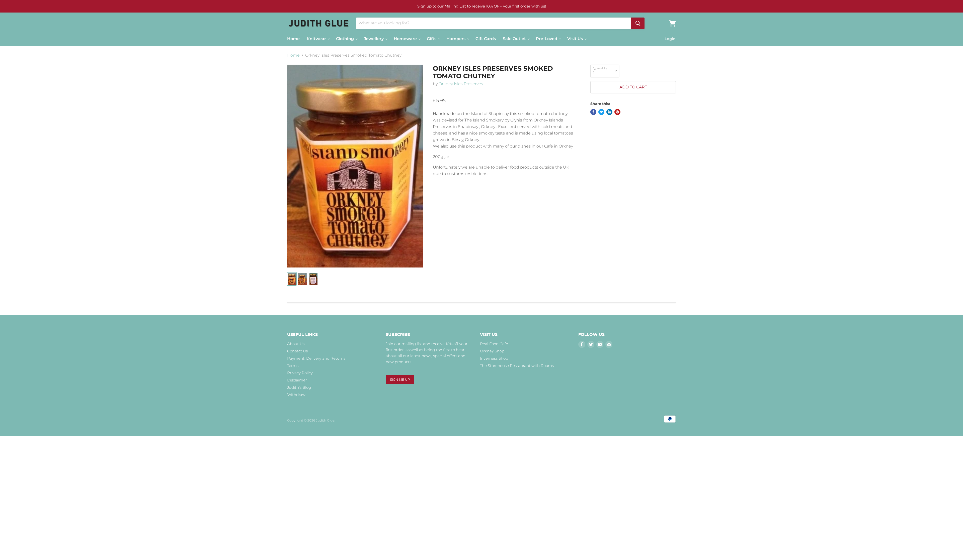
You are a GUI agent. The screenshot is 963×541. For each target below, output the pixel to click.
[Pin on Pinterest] (617, 112)
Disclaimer (297, 380)
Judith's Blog (299, 387)
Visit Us (575, 38)
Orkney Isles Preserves (461, 83)
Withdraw (296, 394)
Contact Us (297, 351)
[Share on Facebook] (593, 112)
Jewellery (374, 38)
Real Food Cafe (494, 343)
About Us (295, 343)
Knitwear (317, 38)
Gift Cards (485, 38)
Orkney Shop (492, 351)
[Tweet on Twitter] (601, 112)
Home (293, 38)
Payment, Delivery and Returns (316, 358)
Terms (292, 365)
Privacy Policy (300, 372)
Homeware (406, 38)
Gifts (432, 38)
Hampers (456, 38)
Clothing (345, 38)
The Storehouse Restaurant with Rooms (517, 365)
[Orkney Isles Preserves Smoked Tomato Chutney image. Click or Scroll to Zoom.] (355, 166)
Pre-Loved (547, 38)
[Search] (638, 23)
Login (670, 38)
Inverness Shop (494, 358)
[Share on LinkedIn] (609, 112)
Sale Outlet (515, 38)
